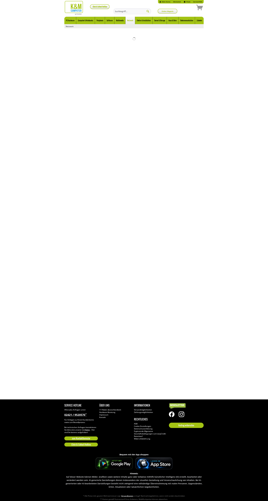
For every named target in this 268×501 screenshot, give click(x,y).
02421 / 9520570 (75, 415)
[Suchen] (147, 11)
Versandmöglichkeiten (143, 410)
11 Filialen (86, 430)
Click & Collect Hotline (100, 6)
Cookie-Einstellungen (142, 426)
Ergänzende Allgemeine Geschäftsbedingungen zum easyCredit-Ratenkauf (150, 433)
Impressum (103, 415)
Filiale (188, 2)
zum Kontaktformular (81, 438)
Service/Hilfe (197, 2)
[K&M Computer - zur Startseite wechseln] (73, 8)
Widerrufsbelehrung (142, 439)
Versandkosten (127, 496)
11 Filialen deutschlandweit (110, 410)
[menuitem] (165, 1)
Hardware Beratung (107, 412)
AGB (135, 424)
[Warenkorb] (190, 8)
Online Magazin (167, 11)
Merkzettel (177, 2)
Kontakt (102, 417)
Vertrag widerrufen (186, 425)
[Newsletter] (185, 406)
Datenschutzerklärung (143, 429)
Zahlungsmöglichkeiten (143, 412)
